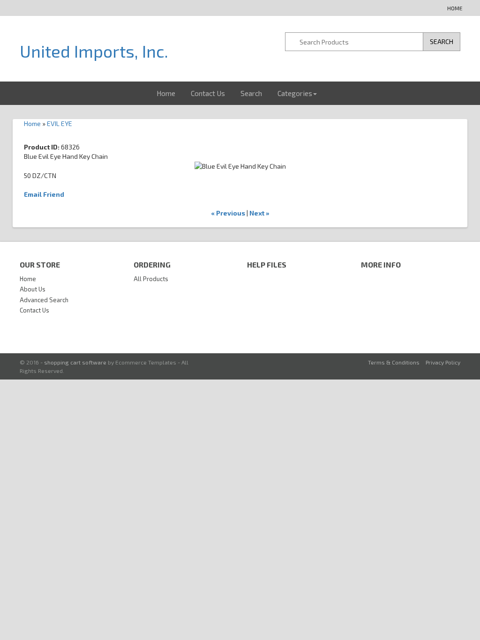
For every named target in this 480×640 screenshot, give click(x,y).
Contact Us (208, 93)
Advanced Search (44, 300)
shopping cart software (75, 362)
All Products (151, 279)
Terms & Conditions (394, 362)
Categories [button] (295, 93)
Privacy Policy (443, 362)
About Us (32, 289)
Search (251, 93)
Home (455, 8)
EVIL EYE (59, 123)
